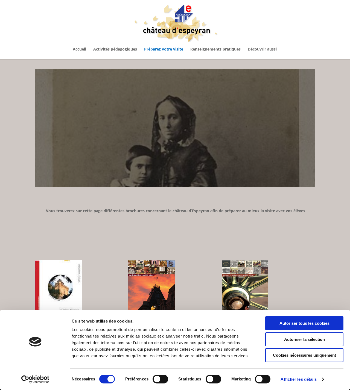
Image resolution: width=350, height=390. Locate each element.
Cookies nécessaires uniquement (304, 355)
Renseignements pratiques (215, 49)
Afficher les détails (299, 379)
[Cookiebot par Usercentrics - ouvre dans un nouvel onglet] (35, 379)
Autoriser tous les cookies (304, 323)
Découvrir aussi (262, 49)
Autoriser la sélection (304, 339)
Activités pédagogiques (115, 49)
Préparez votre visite (163, 49)
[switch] (160, 379)
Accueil (79, 49)
